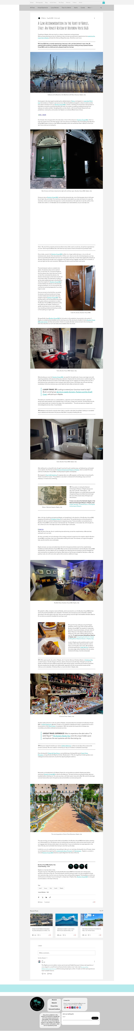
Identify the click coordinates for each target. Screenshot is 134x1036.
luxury (45, 888)
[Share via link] (50, 897)
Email (64, 1016)
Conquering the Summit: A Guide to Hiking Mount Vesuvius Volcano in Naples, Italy (65, 929)
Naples (61, 888)
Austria (76, 7)
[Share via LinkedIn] (46, 897)
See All (101, 910)
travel (40, 888)
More (89, 7)
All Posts (32, 7)
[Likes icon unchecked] (43, 974)
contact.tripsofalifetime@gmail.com (76, 1003)
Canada (83, 7)
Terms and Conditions (54, 1009)
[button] (103, 2)
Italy (51, 888)
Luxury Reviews (55, 7)
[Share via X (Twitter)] (42, 897)
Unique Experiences (43, 7)
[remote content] (66, 115)
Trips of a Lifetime (66, 7)
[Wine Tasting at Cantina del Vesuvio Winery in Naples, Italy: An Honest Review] (92, 920)
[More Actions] (94, 961)
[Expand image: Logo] (70, 866)
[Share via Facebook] (38, 897)
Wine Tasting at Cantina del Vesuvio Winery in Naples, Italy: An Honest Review (91, 929)
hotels (55, 888)
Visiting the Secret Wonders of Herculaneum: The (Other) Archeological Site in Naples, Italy (41, 929)
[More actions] (94, 18)
